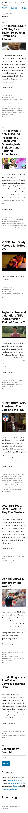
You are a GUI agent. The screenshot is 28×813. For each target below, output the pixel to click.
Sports (20, 99)
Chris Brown (5, 106)
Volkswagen (17, 489)
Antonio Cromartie (8, 656)
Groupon (4, 482)
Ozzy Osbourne (6, 485)
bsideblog (16, 786)
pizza (3, 228)
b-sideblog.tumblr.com (9, 789)
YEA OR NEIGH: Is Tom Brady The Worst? (13, 583)
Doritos (19, 478)
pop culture (15, 110)
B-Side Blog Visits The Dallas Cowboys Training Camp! (13, 682)
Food (21, 8)
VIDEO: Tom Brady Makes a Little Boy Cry (14, 245)
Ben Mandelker (7, 95)
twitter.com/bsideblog (15, 780)
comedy (4, 223)
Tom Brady (11, 660)
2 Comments (6, 298)
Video (9, 291)
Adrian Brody (7, 478)
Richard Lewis (5, 487)
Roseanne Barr (14, 487)
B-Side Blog (6, 3)
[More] (25, 8)
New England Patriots (14, 293)
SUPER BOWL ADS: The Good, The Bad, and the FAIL (14, 406)
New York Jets (11, 563)
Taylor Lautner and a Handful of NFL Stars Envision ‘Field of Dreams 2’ (14, 317)
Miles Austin (21, 735)
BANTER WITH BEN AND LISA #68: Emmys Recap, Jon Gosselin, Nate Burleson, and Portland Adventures (11, 142)
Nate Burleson (19, 225)
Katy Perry (21, 108)
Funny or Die (11, 384)
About (4, 8)
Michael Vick (5, 110)
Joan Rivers (14, 108)
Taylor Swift (5, 114)
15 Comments (7, 662)
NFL (10, 110)
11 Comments (7, 491)
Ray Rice (15, 112)
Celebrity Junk (7, 99)
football (17, 106)
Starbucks (21, 112)
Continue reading (8, 87)
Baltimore (6, 104)
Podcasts (14, 99)
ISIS (21, 106)
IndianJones (5, 658)
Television (12, 8)
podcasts (8, 228)
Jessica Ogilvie (6, 108)
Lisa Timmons (11, 225)
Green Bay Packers (17, 480)
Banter (11, 104)
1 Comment (6, 116)
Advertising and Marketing (10, 476)
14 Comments (7, 737)
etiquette (14, 223)
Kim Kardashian (19, 482)
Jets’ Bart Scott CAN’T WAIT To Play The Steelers (13, 509)
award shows (7, 221)
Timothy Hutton (9, 489)
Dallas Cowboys (7, 735)
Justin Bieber (10, 482)
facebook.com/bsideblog (17, 783)
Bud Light (14, 478)
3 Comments (6, 389)
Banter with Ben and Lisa (18, 221)
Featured (5, 382)
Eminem (4, 480)
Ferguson (11, 106)
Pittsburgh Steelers (16, 485)
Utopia (11, 114)
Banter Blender (18, 104)
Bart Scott (6, 561)
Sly (19, 228)
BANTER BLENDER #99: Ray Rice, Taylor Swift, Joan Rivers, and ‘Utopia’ (14, 32)
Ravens (10, 112)
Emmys (9, 223)
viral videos (9, 386)
